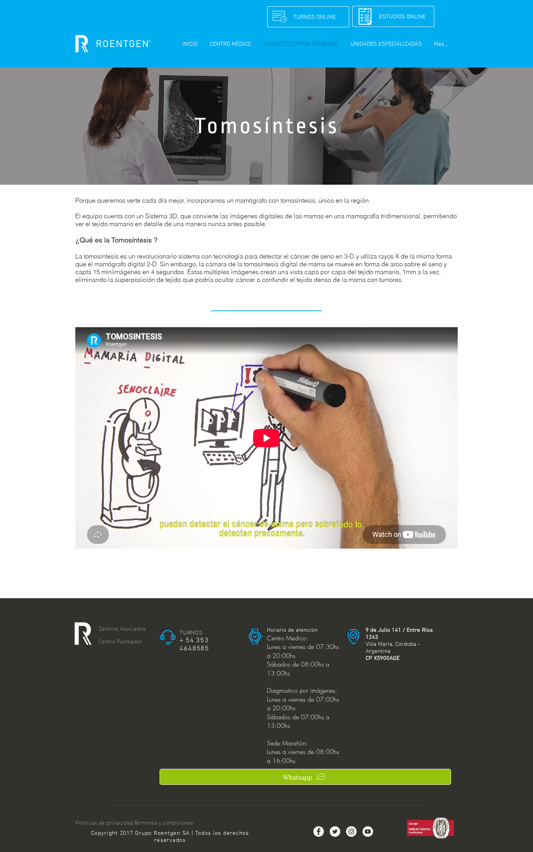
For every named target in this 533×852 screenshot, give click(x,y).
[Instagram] (351, 831)
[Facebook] (318, 831)
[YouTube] (367, 831)
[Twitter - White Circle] (335, 831)
